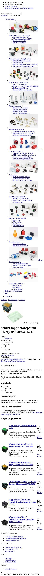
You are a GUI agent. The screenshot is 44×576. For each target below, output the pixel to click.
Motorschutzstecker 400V (21, 177)
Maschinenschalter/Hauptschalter (20, 59)
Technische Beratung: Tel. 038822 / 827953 (19, 8)
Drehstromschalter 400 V (21, 37)
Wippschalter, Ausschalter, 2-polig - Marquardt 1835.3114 (21, 463)
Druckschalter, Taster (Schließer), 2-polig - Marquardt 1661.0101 (22, 483)
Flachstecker (17, 287)
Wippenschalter (18, 202)
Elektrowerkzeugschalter (17, 196)
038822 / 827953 (10, 562)
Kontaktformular (10, 560)
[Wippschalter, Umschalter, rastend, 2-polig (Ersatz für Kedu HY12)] (4, 507)
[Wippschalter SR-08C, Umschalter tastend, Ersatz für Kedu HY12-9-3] (4, 526)
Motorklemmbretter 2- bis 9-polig (24, 131)
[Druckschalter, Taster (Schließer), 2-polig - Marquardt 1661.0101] (4, 489)
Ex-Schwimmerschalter (20, 246)
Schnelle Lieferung (11, 6)
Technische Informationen (13, 291)
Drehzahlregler (18, 267)
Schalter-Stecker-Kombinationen (19, 35)
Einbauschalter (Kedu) (20, 88)
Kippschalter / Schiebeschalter (23, 200)
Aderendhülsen (18, 289)
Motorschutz (13, 175)
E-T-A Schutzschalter (20, 84)
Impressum (8, 558)
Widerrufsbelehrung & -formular (15, 538)
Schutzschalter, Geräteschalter (19, 82)
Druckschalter (17, 224)
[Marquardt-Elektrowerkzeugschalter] (23, 195)
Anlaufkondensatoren (20, 110)
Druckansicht (21, 361)
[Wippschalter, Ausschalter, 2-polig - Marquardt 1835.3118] (4, 452)
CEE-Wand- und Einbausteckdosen (24, 155)
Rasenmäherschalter (19, 41)
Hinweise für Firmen (11, 549)
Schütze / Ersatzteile (19, 43)
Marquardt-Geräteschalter (17, 218)
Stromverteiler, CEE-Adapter (22, 157)
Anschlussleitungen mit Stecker (23, 159)
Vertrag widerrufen (11, 569)
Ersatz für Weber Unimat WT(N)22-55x (26, 86)
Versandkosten (9, 551)
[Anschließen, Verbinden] (23, 282)
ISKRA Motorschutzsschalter (22, 180)
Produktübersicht (10, 19)
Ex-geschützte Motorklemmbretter (24, 133)
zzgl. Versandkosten (7, 355)
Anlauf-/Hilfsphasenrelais (21, 113)
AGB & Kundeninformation (14, 537)
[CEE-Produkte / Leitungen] (23, 149)
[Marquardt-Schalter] (23, 216)
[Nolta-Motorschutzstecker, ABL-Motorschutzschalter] (23, 173)
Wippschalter (17, 222)
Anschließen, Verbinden (16, 283)
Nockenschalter (18, 62)
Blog (6, 293)
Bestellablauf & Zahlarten (13, 547)
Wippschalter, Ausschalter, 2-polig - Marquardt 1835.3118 (21, 445)
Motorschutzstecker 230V (21, 178)
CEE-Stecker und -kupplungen (23, 153)
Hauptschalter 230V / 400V (22, 61)
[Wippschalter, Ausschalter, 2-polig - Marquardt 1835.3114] (4, 471)
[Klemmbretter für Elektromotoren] (23, 128)
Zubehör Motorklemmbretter (22, 135)
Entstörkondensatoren (20, 111)
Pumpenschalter (14, 242)
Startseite (4, 300)
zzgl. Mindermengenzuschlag (10, 359)
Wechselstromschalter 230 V (22, 39)
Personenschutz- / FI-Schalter (22, 90)
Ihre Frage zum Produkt (8, 361)
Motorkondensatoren (15, 106)
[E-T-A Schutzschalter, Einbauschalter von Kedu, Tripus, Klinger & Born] (23, 80)
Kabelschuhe (17, 285)
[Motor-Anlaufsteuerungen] (23, 260)
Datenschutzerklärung (12, 540)
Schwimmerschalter (19, 244)
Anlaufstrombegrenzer (20, 264)
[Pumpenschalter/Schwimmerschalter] (23, 240)
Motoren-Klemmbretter (16, 129)
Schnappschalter (18, 226)
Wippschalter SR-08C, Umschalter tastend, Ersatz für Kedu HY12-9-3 (21, 519)
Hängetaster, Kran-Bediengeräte (23, 66)
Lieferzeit (23, 359)
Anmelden (8, 296)
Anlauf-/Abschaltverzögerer (22, 265)
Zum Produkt (39, 437)
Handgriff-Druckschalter (21, 198)
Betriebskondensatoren (20, 108)
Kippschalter (17, 220)
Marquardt (8, 338)
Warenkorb (4, 15)
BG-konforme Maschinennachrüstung (25, 64)
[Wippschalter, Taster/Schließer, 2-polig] (4, 434)
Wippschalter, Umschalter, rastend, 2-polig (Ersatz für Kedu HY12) (22, 502)
